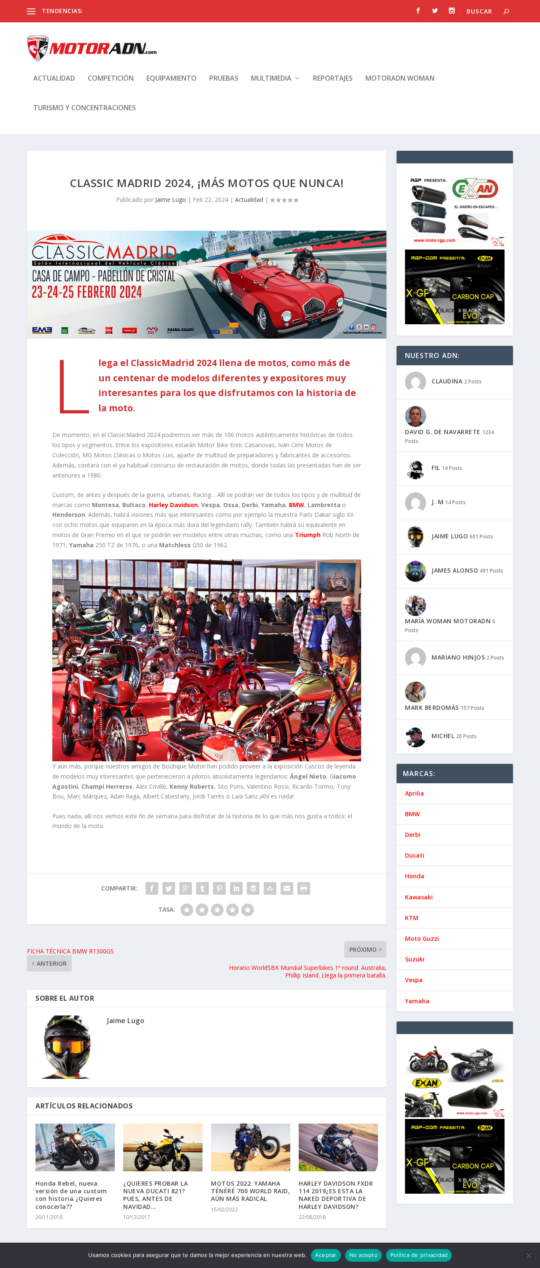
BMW (296, 505)
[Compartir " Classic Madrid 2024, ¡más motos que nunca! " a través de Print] (303, 888)
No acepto (363, 1255)
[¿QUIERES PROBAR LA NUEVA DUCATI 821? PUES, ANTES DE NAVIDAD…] (162, 1147)
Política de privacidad (419, 1255)
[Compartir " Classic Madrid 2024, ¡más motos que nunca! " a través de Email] (286, 888)
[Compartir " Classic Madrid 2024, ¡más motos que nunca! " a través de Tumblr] (202, 888)
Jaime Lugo (170, 199)
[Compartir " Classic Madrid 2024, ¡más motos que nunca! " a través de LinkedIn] (236, 888)
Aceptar (326, 1255)
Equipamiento (171, 79)
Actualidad (54, 79)
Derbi (413, 835)
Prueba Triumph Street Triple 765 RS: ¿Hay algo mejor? (160, 11)
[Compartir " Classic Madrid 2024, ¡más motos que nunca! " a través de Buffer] (253, 888)
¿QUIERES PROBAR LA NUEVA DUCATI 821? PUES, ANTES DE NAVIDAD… (155, 1195)
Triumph (308, 535)
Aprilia (414, 793)
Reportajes (333, 79)
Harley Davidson (173, 505)
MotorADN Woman (400, 79)
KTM (411, 918)
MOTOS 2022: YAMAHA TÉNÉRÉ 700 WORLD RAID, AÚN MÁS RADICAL (250, 1191)
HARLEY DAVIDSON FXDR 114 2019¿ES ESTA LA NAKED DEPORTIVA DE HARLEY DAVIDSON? (336, 1195)
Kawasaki (419, 897)
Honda (414, 876)
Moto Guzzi (422, 938)
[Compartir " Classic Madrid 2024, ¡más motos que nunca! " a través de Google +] (185, 888)
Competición (111, 79)
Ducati (414, 855)
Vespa (414, 980)
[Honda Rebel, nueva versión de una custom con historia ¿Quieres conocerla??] (75, 1147)
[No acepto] (529, 1255)
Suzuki (414, 959)
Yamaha (417, 1001)
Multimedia (271, 79)
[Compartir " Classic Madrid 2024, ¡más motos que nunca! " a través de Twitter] (168, 888)
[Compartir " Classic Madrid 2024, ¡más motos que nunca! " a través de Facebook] (151, 888)
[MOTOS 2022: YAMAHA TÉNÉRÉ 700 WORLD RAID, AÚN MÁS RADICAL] (250, 1147)
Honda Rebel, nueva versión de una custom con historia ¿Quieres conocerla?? (71, 1195)
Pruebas (223, 79)
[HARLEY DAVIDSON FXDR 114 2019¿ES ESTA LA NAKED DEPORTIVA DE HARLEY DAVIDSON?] (338, 1147)
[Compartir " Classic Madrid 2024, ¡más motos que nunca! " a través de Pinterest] (219, 888)
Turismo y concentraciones (84, 108)
